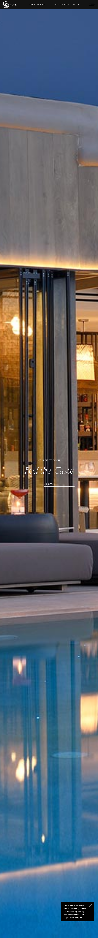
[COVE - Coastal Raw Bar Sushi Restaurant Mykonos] (10, 4)
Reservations (67, 4)
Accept (91, 905)
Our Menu (37, 4)
